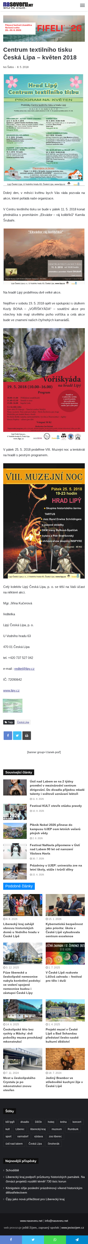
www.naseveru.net (31, 1220)
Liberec (20, 1129)
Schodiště (12, 1170)
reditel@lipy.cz (24, 668)
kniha (63, 1121)
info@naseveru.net (56, 1220)
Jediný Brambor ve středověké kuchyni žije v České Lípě (64, 1082)
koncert (77, 1121)
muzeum (57, 1129)
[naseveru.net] (18, 5)
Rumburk (73, 1129)
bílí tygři (10, 1121)
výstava (38, 1136)
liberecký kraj (38, 1129)
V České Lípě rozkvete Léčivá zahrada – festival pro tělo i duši (64, 976)
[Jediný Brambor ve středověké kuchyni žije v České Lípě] (65, 1059)
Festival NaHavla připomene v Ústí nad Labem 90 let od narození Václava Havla (55, 849)
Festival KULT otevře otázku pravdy (56, 805)
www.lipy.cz (11, 690)
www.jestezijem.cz (72, 1227)
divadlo (25, 1121)
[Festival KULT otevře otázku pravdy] (15, 812)
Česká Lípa (23, 722)
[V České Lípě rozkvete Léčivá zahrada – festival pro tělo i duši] (65, 954)
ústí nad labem (14, 1143)
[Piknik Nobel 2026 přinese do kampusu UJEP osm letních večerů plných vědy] (15, 831)
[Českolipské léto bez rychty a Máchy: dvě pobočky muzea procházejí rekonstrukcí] (22, 1010)
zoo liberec (55, 1136)
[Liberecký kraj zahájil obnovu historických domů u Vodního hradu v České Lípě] (22, 905)
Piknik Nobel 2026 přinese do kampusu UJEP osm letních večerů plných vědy (55, 829)
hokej (51, 1121)
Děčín (38, 1121)
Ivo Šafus (8, 67)
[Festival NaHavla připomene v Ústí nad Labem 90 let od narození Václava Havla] (15, 851)
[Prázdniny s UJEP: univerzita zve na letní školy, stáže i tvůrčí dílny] (15, 871)
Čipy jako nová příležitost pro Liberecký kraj (35, 1199)
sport (8, 1136)
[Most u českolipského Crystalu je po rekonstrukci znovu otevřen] (22, 1059)
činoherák (53, 1143)
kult (8, 1129)
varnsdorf (22, 1136)
